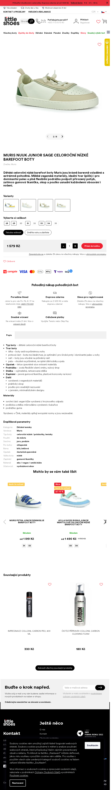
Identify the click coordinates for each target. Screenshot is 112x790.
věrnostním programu (96, 254)
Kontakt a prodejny (14, 12)
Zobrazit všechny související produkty (55, 668)
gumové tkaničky (25, 459)
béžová (25, 448)
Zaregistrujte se (36, 254)
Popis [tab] (9, 335)
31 (24, 546)
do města (21, 438)
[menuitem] (10, 33)
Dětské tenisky (24, 427)
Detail (25, 513)
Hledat (31, 21)
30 (70, 546)
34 (76, 546)
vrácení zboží (19, 324)
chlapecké (22, 445)
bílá (18, 448)
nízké (19, 455)
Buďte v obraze (4, 766)
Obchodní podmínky (49, 738)
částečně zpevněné (26, 452)
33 (29, 546)
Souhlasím (92, 745)
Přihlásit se (100, 687)
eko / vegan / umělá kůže (29, 463)
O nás (42, 729)
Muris (19, 431)
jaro (19, 441)
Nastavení (17, 783)
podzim (25, 441)
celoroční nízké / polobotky (30, 434)
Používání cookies (19, 775)
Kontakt (43, 734)
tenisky (48, 434)
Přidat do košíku (92, 246)
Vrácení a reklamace (39, 12)
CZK (94, 12)
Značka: (9, 164)
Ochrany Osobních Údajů (48, 772)
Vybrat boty (77, 3)
